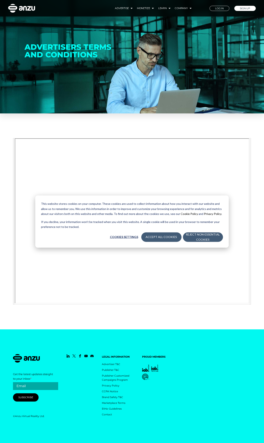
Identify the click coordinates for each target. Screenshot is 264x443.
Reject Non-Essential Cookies (203, 237)
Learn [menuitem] (162, 8)
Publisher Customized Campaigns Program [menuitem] (115, 377)
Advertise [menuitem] (122, 8)
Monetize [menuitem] (143, 8)
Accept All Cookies (161, 237)
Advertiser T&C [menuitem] (111, 364)
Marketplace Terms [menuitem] (113, 402)
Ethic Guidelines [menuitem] (112, 408)
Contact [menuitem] (107, 414)
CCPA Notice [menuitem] (110, 391)
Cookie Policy (189, 214)
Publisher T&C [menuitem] (110, 369)
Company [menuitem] (181, 8)
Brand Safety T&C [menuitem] (112, 397)
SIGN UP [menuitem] (245, 8)
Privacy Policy (212, 214)
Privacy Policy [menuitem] (110, 385)
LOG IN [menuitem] (219, 8)
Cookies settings (124, 237)
